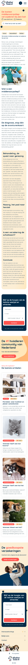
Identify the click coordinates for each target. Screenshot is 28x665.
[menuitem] (19, 3)
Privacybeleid (15, 653)
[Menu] (24, 3)
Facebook (9, 653)
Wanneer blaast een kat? (12, 527)
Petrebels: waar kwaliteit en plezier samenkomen (13, 403)
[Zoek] (19, 3)
